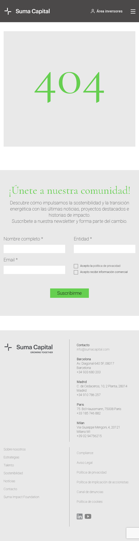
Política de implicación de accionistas (103, 482)
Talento (9, 465)
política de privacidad (106, 266)
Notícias (9, 481)
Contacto (10, 489)
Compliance (85, 453)
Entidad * (83, 239)
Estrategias (11, 457)
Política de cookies (90, 501)
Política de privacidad (91, 472)
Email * (11, 259)
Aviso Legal (84, 463)
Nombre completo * (23, 239)
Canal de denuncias (90, 492)
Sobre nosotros (15, 449)
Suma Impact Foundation (21, 497)
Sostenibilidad (13, 473)
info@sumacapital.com (93, 349)
